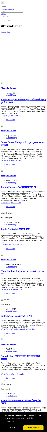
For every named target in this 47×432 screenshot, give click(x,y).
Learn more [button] (9, 421)
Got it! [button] (13, 428)
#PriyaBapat (5, 116)
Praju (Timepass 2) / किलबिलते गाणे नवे (18, 187)
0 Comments (10, 120)
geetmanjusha (8, 9)
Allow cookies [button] (33, 428)
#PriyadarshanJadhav (19, 329)
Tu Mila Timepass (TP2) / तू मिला (16, 316)
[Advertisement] (23, 57)
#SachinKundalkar (18, 374)
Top (8, 32)
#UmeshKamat (6, 245)
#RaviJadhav (16, 160)
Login (3, 14)
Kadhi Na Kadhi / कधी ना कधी (15, 229)
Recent (4, 32)
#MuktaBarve (16, 116)
